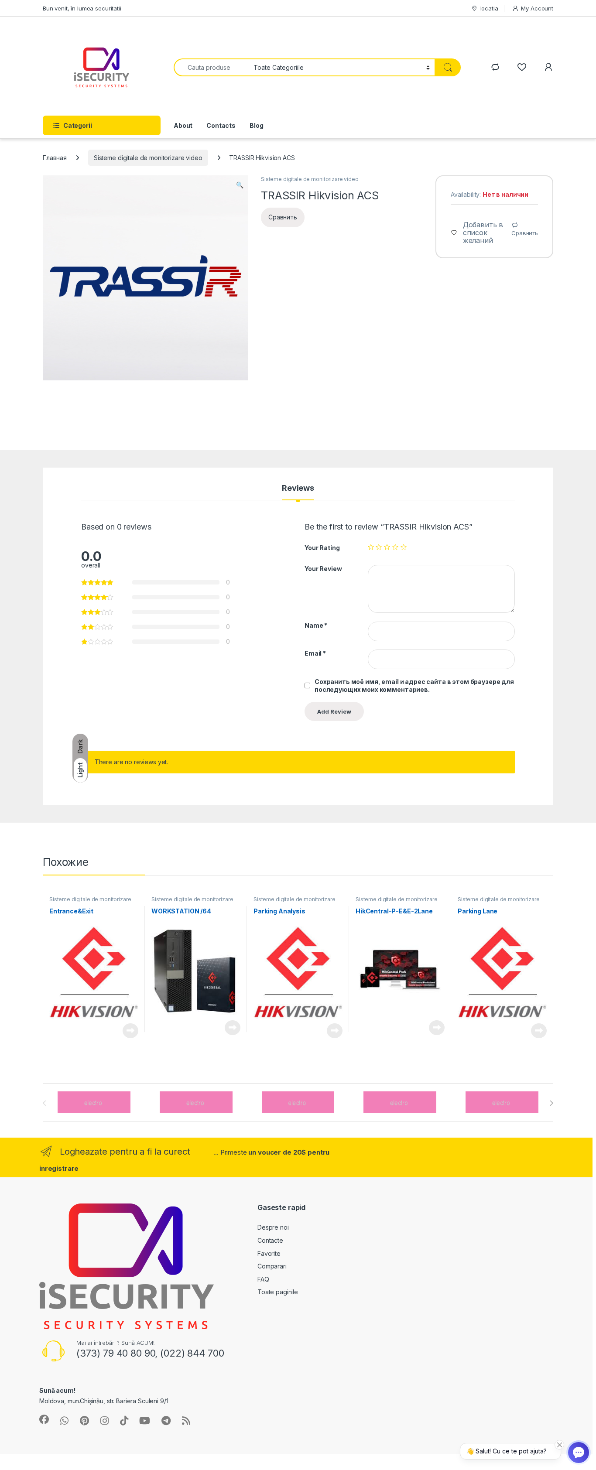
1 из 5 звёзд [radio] (371, 547)
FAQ (263, 1279)
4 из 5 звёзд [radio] (395, 547)
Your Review (323, 568)
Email (315, 653)
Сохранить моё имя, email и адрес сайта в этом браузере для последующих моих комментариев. (414, 685)
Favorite (269, 1253)
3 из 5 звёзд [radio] (387, 547)
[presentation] (551, 1103)
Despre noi (273, 1227)
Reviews (298, 488)
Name (316, 625)
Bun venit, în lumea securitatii (82, 8)
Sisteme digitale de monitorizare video (148, 157)
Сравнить (524, 232)
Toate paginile (277, 1292)
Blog (256, 125)
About (183, 125)
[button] (239, 185)
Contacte (270, 1240)
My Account (537, 8)
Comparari (272, 1266)
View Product (127, 1030)
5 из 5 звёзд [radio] (404, 547)
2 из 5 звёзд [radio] (379, 547)
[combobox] (211, 67)
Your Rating (322, 547)
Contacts (221, 125)
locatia (489, 8)
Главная (55, 157)
